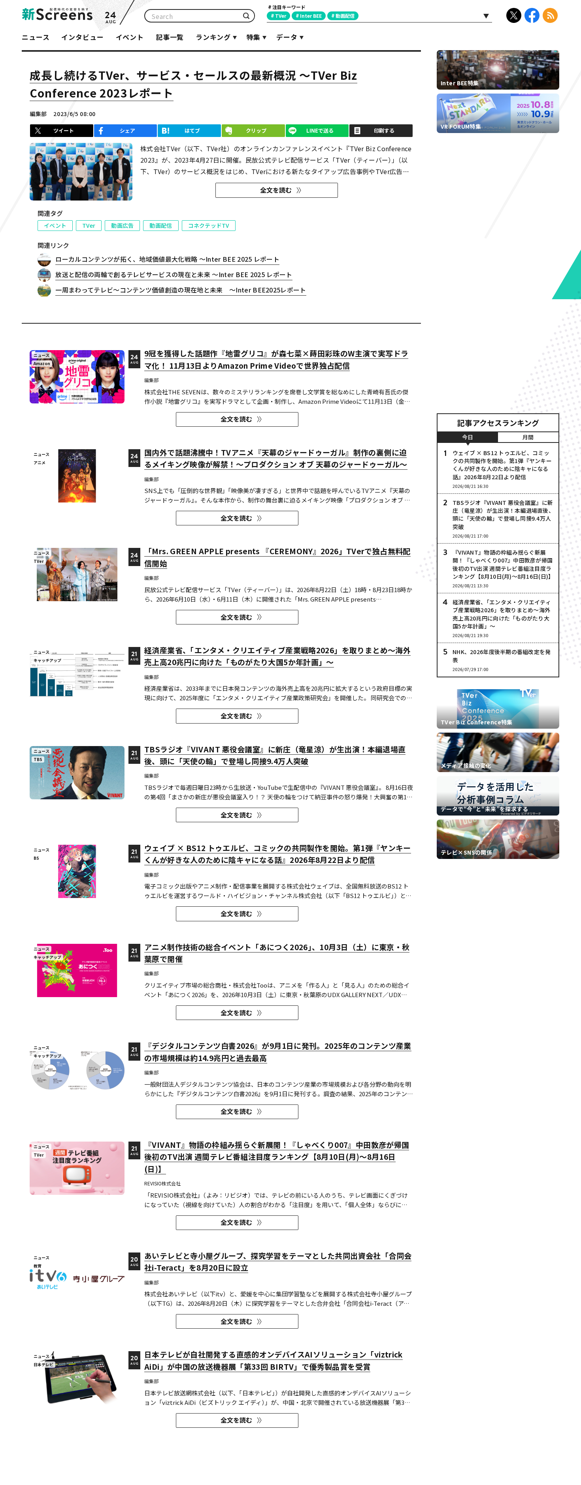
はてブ (192, 130)
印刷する (384, 130)
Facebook (532, 15)
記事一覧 (170, 37)
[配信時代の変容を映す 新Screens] (57, 16)
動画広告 (122, 225)
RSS (550, 15)
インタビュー (82, 37)
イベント (130, 37)
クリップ (256, 130)
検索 (246, 16)
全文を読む (276, 190)
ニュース (35, 37)
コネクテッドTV (208, 225)
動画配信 (345, 15)
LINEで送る (320, 130)
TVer (280, 15)
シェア (127, 130)
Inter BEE (311, 15)
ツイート (63, 130)
